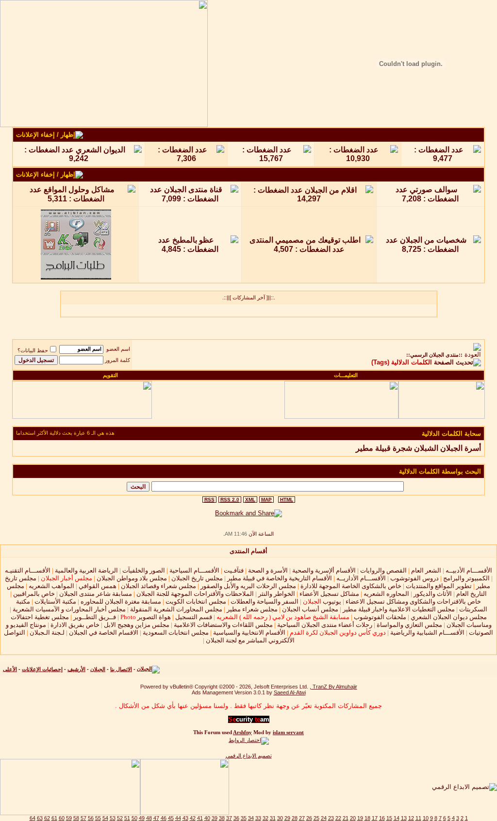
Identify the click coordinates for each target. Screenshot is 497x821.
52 (120, 818)
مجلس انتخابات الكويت (196, 601)
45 (171, 818)
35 (244, 818)
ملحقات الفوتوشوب (380, 617)
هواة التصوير (145, 617)
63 (40, 818)
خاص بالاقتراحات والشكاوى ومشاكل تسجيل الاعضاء (413, 601)
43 (185, 818)
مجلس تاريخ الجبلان (197, 578)
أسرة (472, 448)
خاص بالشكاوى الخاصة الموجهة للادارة (350, 586)
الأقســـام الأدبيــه (469, 570)
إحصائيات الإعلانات (42, 669)
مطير (364, 448)
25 (316, 818)
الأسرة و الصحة (268, 570)
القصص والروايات (383, 570)
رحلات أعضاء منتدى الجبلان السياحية (324, 624)
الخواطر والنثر (276, 593)
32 (265, 818)
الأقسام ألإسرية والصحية (324, 570)
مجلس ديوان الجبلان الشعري (449, 617)
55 (98, 818)
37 (229, 818)
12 (411, 818)
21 (345, 818)
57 (83, 818)
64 (32, 818)
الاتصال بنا (121, 669)
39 (214, 818)
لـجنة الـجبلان (47, 632)
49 (142, 818)
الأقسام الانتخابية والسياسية (249, 632)
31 (273, 818)
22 (338, 818)
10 (426, 818)
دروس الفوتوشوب (414, 578)
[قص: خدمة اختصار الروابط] (249, 740)
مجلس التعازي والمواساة (409, 624)
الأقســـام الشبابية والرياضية (427, 632)
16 (382, 818)
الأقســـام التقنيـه (27, 570)
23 (331, 818)
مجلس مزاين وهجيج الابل (136, 624)
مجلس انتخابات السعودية (176, 632)
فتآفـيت (234, 570)
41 (200, 818)
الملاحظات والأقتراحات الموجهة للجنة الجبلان (195, 593)
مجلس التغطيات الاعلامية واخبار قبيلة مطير (399, 609)
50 (134, 818)
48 (149, 818)
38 (222, 818)
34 (251, 818)
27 (302, 818)
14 (396, 818)
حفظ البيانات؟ (32, 350)
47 (156, 818)
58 (76, 818)
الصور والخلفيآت (143, 570)
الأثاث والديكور (433, 593)
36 (236, 818)
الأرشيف (76, 669)
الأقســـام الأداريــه (361, 578)
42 (193, 818)
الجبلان (451, 448)
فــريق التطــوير (94, 617)
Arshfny (242, 732)
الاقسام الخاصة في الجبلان (103, 632)
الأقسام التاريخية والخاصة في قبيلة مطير (279, 578)
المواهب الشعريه (51, 586)
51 (127, 818)
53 (113, 818)
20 (353, 818)
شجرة (402, 448)
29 (287, 818)
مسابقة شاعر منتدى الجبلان (95, 593)
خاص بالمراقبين (34, 593)
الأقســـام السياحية (194, 570)
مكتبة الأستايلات (55, 601)
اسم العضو (118, 349)
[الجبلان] (148, 669)
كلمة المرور (117, 360)
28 (295, 818)
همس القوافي (97, 586)
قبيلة (383, 448)
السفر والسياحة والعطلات (264, 601)
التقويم (110, 375)
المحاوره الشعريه (386, 593)
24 (324, 818)
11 (418, 818)
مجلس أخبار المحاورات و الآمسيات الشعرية (69, 609)
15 (389, 818)
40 (207, 818)
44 (178, 818)
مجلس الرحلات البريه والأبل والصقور (248, 586)
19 (360, 818)
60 (62, 818)
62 (47, 818)
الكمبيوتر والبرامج (466, 578)
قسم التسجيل (193, 617)
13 (404, 818)
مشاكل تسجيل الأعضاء (329, 593)
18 (367, 818)
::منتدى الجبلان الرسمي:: (434, 355)
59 (69, 818)
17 (375, 818)
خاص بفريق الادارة (74, 624)
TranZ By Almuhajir (334, 687)
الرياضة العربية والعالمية (86, 570)
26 (309, 818)
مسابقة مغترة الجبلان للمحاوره (121, 601)
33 (258, 818)
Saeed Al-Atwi (290, 692)
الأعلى (10, 669)
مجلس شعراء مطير (252, 609)
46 (163, 818)
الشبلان (426, 448)
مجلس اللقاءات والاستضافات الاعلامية (223, 624)
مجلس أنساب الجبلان (310, 609)
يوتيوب (322, 601)
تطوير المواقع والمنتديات (439, 586)
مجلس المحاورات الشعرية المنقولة (176, 609)
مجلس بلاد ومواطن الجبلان (132, 578)
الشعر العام (426, 570)
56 (91, 818)
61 (54, 818)
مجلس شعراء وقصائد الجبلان (158, 586)
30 (280, 818)
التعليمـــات (346, 375)
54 (105, 818)
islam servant (288, 732)
